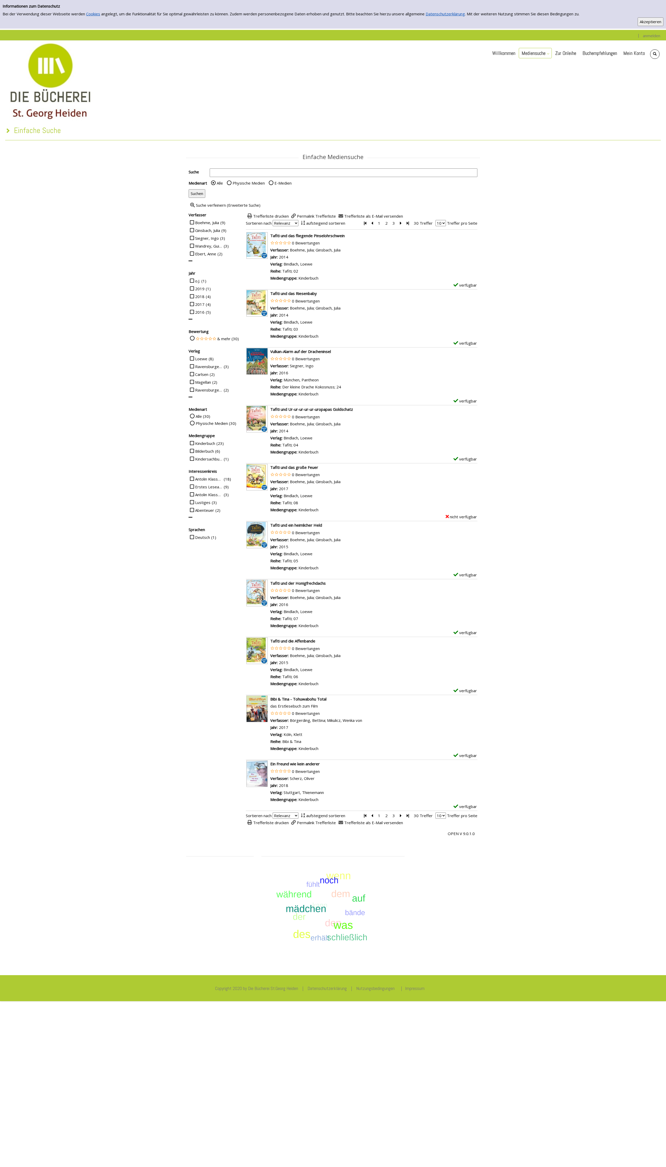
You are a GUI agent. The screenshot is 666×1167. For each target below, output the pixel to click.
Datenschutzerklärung (445, 13)
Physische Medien (249, 183)
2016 (199, 312)
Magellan (203, 382)
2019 (199, 288)
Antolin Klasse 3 (208, 479)
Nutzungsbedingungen (375, 988)
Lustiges (202, 502)
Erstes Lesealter (208, 486)
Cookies (93, 13)
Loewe (201, 358)
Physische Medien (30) (216, 423)
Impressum (415, 988)
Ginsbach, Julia (207, 230)
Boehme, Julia (207, 222)
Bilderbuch (204, 451)
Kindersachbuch (208, 459)
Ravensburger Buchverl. (208, 366)
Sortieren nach (259, 223)
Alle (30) (203, 416)
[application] (535, 53)
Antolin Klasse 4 (208, 494)
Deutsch (202, 537)
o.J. (197, 280)
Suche (194, 171)
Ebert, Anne (205, 253)
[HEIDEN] (50, 80)
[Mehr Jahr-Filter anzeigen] (191, 319)
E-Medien (283, 183)
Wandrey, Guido (208, 246)
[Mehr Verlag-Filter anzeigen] (191, 397)
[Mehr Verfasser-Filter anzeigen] (191, 261)
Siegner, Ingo (207, 238)
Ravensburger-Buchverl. (208, 390)
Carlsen (201, 374)
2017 (199, 304)
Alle (220, 183)
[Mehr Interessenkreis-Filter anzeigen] (191, 517)
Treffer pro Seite (462, 223)
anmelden (651, 35)
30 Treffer (423, 223)
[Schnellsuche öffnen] (654, 54)
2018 (199, 296)
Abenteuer (204, 510)
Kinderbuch (205, 443)
